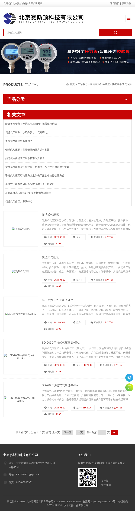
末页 (80, 432)
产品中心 (83, 84)
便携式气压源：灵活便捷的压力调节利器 (27, 149)
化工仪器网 (82, 505)
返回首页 (114, 3)
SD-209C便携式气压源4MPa (60, 385)
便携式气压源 (50, 214)
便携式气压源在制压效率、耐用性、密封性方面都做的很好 (37, 166)
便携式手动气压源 (122, 84)
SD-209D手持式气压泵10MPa (60, 342)
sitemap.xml (55, 505)
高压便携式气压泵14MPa (57, 299)
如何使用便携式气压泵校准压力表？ (25, 158)
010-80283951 (129, 378)
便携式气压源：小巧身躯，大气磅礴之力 (27, 132)
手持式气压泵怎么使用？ (18, 141)
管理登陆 (123, 501)
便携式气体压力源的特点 (18, 201)
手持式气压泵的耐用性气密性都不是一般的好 (29, 184)
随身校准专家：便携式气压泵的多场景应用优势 (31, 123)
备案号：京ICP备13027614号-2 (100, 501)
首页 (72, 84)
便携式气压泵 (50, 257)
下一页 (67, 432)
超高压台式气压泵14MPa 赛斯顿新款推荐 (28, 192)
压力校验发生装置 (100, 84)
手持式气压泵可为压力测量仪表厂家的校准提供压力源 (34, 175)
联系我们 (126, 3)
